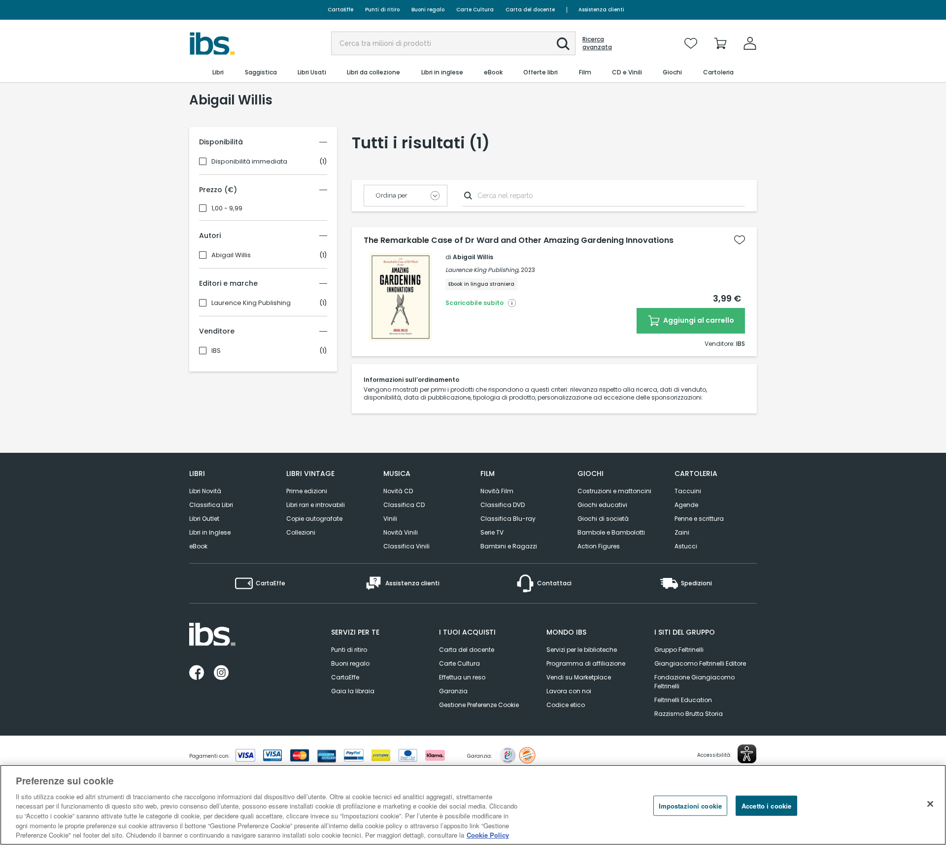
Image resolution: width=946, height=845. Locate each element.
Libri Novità (205, 491)
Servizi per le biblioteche (581, 649)
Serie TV (492, 532)
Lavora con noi (568, 691)
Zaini (682, 532)
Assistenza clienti (601, 9)
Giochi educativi (602, 505)
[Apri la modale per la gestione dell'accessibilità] (747, 754)
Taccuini (688, 491)
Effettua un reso (462, 677)
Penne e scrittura (699, 518)
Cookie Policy (488, 835)
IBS (216, 351)
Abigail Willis (231, 255)
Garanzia (453, 691)
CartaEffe (340, 9)
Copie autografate (314, 518)
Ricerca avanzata (597, 43)
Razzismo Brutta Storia (688, 714)
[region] (473, 805)
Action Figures (598, 546)
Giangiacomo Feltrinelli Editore (700, 663)
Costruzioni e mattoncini (614, 491)
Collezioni (300, 532)
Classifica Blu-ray (508, 518)
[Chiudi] (930, 803)
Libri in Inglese (210, 532)
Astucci (686, 546)
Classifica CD (404, 505)
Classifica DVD (502, 505)
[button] (563, 44)
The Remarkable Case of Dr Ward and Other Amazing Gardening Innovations (519, 240)
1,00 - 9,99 (226, 208)
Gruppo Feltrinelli (679, 649)
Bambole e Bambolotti (611, 532)
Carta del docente (530, 9)
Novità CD (398, 491)
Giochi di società (603, 518)
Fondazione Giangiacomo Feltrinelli (694, 681)
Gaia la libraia (352, 691)
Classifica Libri (211, 505)
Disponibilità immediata (249, 162)
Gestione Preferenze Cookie (479, 705)
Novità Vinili (400, 532)
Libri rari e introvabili (315, 505)
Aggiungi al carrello (698, 320)
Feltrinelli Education (683, 700)
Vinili (390, 518)
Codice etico (565, 705)
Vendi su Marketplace (578, 677)
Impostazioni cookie (690, 805)
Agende (686, 505)
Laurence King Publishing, (482, 270)
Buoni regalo (427, 9)
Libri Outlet (204, 518)
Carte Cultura (475, 9)
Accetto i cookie (766, 805)
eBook (198, 546)
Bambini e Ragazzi (508, 546)
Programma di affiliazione (585, 663)
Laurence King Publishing (251, 303)
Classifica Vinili (406, 546)
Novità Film (496, 491)
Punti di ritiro (382, 9)
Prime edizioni (306, 491)
